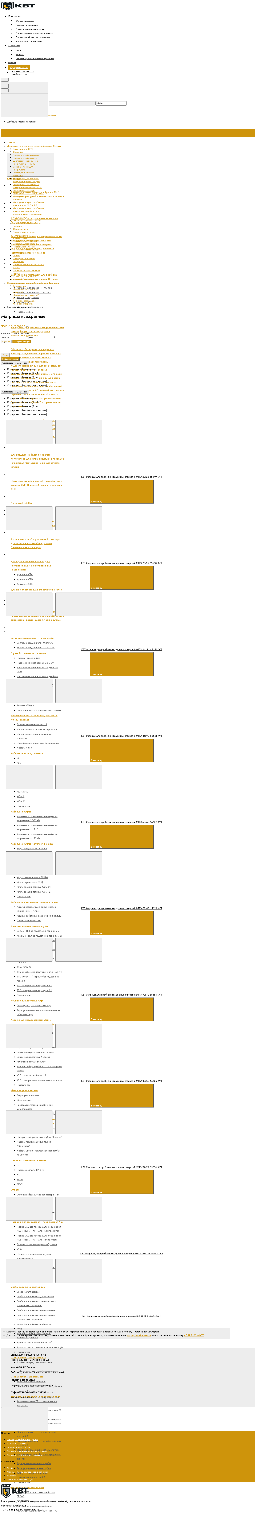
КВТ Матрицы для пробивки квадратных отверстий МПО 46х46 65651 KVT (121, 649)
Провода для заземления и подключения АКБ (37, 1222)
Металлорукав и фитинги (24, 1090)
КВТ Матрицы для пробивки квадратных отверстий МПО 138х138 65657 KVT (121, 1253)
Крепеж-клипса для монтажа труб (34, 1342)
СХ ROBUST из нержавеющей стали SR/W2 (36, 1494)
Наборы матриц (25, 312)
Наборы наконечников (28, 658)
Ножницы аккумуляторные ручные (30, 353)
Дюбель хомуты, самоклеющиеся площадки (34, 1364)
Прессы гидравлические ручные (43, 620)
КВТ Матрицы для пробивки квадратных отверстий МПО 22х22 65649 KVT (121, 477)
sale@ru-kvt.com (19, 74)
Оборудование (20, 229)
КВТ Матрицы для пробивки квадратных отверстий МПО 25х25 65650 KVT (121, 563)
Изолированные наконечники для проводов (34, 736)
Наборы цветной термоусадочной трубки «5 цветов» (38, 1152)
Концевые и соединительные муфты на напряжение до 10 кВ (37, 836)
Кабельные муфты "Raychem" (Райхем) (32, 844)
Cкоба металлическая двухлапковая (35, 1296)
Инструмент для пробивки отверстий (26, 290)
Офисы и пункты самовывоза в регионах (35, 58)
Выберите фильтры (21, 341)
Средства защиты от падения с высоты (28, 266)
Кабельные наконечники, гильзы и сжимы (34, 902)
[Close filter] (27, 326)
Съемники (18, 152)
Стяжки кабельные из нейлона (28, 1357)
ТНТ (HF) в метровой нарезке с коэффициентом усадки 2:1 (33, 1475)
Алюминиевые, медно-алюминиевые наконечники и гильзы (36, 909)
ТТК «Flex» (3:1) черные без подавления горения (38, 978)
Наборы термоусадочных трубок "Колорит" (39, 1137)
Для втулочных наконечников (27, 561)
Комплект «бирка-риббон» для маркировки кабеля (39, 1068)
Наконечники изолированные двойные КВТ (37, 678)
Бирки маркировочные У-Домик (33, 1057)
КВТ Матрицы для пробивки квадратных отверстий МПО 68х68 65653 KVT (121, 908)
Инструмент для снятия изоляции (24, 198)
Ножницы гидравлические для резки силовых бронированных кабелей (36, 357)
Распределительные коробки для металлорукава (35, 1107)
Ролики (16, 255)
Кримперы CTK (25, 584)
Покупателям (14, 16)
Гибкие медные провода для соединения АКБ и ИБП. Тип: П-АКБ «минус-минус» (39, 1228)
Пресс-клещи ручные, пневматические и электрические (41, 554)
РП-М (20, 1179)
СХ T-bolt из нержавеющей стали (34, 1506)
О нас (19, 50)
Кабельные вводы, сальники (27, 753)
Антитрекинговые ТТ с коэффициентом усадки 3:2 (37, 1403)
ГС (18, 1165)
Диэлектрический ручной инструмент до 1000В (36, 229)
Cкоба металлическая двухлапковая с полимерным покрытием (36, 1303)
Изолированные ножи (49, 236)
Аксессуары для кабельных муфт (34, 1005)
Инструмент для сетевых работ (28, 193)
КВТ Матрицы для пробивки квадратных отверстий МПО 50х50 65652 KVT (121, 822)
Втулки (14, 653)
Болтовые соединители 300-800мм (36, 647)
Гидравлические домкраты (26, 155)
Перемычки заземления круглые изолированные (34, 1256)
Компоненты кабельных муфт (27, 1000)
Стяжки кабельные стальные (27, 1376)
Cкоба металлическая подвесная (34, 1324)
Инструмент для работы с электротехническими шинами (41, 320)
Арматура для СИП (23, 149)
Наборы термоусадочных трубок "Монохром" (34, 1143)
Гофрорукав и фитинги (28, 1095)
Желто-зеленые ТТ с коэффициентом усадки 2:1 (36, 1434)
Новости (12, 62)
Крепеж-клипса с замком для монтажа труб (40, 1347)
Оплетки (15, 1189)
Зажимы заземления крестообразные (37, 1244)
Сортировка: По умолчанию (14, 362)
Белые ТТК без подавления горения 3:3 (38, 931)
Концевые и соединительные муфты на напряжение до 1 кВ (37, 827)
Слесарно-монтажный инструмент (24, 260)
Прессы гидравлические (25, 243)
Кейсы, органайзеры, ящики (27, 220)
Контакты (20, 54)
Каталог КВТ (62, 150)
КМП (19, 1328)
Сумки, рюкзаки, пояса (24, 276)
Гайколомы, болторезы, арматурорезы (32, 349)
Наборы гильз (24, 747)
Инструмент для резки (24, 190)
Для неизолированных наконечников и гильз (36, 589)
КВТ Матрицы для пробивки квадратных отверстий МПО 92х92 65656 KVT (121, 1167)
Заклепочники (20, 286)
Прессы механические (24, 246)
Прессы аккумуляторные (25, 240)
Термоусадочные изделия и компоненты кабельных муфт (38, 1012)
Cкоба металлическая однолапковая (36, 1310)
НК (18, 1174)
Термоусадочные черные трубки (34, 1468)
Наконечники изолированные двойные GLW (37, 669)
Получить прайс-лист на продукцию (33, 37)
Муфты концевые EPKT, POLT (32, 848)
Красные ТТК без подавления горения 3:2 (39, 935)
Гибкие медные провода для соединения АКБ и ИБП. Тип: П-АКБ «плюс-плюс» (39, 1237)
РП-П (20, 1184)
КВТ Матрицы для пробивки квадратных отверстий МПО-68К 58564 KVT (121, 1316)
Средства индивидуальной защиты (26, 272)
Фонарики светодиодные (25, 279)
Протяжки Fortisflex (21, 503)
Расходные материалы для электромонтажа (35, 631)
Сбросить (6, 341)
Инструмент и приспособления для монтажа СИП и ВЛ (41, 474)
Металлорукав (24, 1100)
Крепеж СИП (52, 192)
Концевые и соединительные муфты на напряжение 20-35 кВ (37, 818)
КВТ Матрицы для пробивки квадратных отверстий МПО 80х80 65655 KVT (121, 1081)
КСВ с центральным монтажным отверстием (39, 1080)
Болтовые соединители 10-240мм (35, 643)
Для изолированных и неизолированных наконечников (31, 565)
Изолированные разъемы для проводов (38, 743)
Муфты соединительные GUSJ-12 (34, 891)
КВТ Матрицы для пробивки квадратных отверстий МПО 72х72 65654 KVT (121, 994)
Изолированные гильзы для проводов (37, 729)
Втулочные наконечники (32, 653)
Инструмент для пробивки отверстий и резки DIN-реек (40, 268)
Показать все (24, 995)
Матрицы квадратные (28, 297)
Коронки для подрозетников (27, 1020)
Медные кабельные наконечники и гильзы (39, 915)
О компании (14, 45)
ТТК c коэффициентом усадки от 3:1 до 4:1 (39, 972)
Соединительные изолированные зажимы (39, 710)
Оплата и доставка (25, 20)
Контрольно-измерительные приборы (26, 224)
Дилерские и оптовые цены (29, 41)
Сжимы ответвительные (29, 920)
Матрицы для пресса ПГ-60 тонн (34, 292)
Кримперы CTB (25, 579)
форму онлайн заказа (139, 1335)
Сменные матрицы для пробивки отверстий (24, 302)
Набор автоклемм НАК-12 (30, 1170)
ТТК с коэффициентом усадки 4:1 (34, 985)
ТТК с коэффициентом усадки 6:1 (34, 990)
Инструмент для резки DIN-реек (40, 279)
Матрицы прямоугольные (30, 307)
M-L (19, 762)
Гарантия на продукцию (27, 24)
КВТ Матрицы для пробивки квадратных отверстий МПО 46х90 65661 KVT (121, 736)
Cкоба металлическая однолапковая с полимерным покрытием (37, 1317)
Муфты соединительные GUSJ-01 (34, 887)
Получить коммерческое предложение (34, 33)
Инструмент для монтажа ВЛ (27, 481)
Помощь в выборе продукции (30, 29)
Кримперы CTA (25, 574)
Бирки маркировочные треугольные (35, 1052)
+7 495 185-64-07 (23, 71)
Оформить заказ (19, 67)
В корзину (97, 501)
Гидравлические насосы (25, 158)
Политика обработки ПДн (20, 1479)
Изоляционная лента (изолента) (23, 174)
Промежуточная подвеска (49, 196)
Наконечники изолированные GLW (35, 663)
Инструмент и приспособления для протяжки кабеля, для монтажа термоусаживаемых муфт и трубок (67, 496)
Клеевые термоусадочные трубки (29, 926)
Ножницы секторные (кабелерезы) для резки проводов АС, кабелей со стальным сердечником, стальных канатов (37, 390)
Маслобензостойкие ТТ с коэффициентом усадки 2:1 (39, 1443)
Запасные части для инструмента (23, 168)
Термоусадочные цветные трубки (34, 1463)
